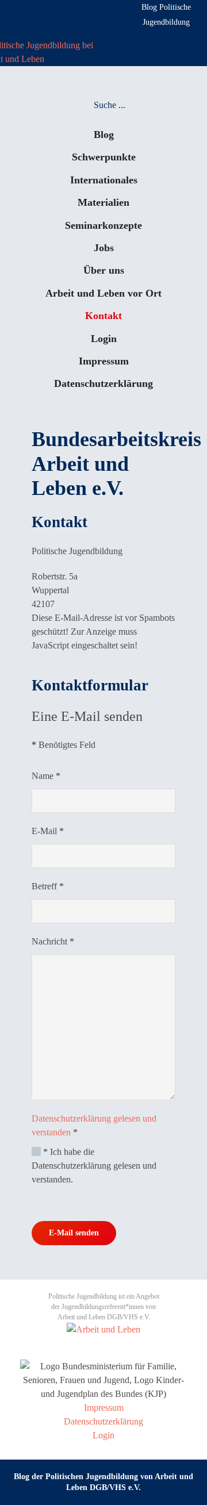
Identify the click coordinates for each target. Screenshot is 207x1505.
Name (46, 776)
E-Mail (48, 831)
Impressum (104, 361)
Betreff (48, 886)
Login (104, 338)
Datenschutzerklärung (103, 383)
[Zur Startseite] (41, 51)
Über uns (103, 270)
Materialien (103, 202)
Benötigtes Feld (63, 745)
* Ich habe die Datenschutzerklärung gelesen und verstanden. (94, 1165)
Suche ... (109, 105)
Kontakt (103, 315)
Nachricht (53, 941)
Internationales (103, 180)
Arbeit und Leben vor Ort (103, 293)
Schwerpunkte (104, 157)
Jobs (104, 248)
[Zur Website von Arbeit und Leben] (103, 1329)
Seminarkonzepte (103, 225)
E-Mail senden (74, 1232)
